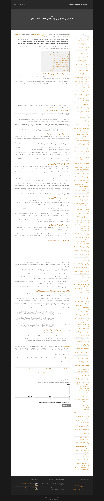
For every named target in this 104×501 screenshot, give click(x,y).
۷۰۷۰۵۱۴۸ (73, 483)
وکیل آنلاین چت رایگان (42, 373)
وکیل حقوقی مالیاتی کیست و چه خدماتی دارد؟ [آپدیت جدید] (82, 56)
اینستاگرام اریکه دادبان (76, 486)
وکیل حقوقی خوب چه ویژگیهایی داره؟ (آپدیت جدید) (82, 234)
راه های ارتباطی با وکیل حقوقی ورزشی (59, 70)
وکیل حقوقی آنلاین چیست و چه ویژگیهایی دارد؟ (82, 302)
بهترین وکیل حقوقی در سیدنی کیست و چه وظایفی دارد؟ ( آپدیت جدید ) (82, 190)
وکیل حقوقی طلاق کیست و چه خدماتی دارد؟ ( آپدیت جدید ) (82, 208)
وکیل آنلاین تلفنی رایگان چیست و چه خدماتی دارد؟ (82, 434)
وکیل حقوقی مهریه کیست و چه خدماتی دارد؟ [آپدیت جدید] (82, 48)
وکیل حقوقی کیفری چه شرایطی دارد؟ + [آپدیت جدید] (82, 108)
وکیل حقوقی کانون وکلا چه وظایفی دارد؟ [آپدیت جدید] (81, 86)
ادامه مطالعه (67, 359)
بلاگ (81, 4)
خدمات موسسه (51, 497)
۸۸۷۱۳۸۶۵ (84, 483)
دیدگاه (68, 384)
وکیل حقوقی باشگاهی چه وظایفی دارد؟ (59, 55)
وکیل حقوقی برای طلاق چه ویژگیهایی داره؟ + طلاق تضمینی (82, 340)
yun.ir (67, 365)
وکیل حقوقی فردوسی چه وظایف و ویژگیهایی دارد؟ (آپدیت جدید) (82, 143)
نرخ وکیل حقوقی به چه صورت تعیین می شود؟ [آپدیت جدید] (81, 69)
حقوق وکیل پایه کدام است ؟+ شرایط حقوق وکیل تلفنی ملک (81, 285)
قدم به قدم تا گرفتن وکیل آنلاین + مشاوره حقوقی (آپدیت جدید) (81, 379)
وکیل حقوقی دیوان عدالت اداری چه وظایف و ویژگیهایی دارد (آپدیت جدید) (81, 153)
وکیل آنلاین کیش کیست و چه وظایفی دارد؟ (82, 408)
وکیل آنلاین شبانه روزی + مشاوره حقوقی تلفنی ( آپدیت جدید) (82, 383)
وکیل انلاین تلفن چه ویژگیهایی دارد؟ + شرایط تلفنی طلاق (82, 323)
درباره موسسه (71, 4)
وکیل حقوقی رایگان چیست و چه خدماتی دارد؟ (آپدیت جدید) (82, 361)
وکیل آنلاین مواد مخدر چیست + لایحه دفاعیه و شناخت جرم (82, 468)
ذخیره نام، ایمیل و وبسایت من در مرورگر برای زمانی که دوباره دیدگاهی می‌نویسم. (53, 402)
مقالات (52, 16)
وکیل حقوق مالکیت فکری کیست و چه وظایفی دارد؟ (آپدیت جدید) (82, 172)
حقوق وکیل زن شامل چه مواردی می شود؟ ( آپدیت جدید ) (81, 204)
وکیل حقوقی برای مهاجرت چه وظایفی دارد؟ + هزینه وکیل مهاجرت (81, 336)
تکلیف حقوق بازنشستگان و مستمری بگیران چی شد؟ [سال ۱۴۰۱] (81, 129)
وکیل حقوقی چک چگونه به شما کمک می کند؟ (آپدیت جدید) (82, 238)
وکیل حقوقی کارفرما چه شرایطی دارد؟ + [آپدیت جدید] (82, 112)
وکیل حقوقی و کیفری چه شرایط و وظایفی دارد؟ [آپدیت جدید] (82, 82)
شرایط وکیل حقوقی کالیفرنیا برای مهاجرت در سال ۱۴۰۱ (82, 99)
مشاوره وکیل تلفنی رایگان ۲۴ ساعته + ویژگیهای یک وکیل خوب (81, 396)
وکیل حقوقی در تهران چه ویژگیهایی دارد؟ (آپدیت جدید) (81, 225)
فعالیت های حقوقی (51, 76)
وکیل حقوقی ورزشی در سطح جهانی (60, 59)
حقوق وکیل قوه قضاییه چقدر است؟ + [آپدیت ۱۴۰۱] (81, 103)
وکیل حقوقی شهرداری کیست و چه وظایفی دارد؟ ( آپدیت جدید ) (82, 185)
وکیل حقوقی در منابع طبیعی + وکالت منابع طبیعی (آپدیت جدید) (82, 158)
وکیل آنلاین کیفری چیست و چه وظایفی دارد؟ (82, 447)
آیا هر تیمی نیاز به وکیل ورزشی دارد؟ (59, 57)
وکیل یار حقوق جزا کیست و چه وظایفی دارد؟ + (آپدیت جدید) (82, 242)
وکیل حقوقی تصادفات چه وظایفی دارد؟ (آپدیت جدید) (82, 251)
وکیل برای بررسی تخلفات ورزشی (60, 66)
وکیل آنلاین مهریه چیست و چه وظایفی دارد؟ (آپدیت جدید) (82, 370)
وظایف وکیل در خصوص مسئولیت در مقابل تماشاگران (55, 68)
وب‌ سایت (30, 396)
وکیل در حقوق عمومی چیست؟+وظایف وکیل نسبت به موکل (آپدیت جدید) (82, 134)
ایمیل (50, 396)
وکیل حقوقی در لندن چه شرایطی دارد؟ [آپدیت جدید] (82, 95)
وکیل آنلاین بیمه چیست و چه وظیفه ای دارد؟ (82, 451)
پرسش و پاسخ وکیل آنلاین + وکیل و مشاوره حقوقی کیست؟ (81, 400)
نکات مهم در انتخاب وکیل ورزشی (60, 60)
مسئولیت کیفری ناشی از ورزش (61, 64)
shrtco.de (66, 368)
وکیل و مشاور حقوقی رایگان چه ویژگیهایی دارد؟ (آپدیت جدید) (82, 221)
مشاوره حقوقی (84, 486)
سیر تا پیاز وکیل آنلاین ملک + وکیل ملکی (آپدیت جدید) (81, 374)
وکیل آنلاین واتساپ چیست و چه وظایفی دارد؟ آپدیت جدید (82, 319)
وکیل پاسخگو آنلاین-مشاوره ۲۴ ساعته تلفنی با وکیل (82, 421)
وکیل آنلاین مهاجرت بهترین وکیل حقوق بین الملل (82, 455)
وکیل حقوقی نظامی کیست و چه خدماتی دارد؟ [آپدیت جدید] (82, 44)
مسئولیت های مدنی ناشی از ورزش (60, 62)
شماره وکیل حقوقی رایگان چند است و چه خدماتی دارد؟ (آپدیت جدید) (81, 217)
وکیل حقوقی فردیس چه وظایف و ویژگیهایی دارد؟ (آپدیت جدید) (82, 139)
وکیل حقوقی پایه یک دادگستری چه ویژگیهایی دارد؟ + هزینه (81, 327)
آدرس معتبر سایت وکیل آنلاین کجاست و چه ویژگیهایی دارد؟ (82, 315)
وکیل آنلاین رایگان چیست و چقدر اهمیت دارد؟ (82, 442)
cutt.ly (30, 365)
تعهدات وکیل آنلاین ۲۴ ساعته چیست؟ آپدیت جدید (83, 349)
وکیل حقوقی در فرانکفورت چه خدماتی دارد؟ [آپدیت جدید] (83, 91)
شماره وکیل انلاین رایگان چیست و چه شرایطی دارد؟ (82, 404)
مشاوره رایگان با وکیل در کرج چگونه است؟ (81, 430)
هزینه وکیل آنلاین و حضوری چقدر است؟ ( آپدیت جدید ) (82, 366)
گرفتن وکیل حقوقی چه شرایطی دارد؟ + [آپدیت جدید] (82, 116)
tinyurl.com (47, 368)
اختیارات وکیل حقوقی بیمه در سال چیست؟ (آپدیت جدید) (82, 353)
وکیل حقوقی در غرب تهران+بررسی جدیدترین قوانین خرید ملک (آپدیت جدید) (81, 163)
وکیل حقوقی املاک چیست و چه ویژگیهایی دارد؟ (82, 298)
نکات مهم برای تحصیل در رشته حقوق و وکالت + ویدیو (82, 74)
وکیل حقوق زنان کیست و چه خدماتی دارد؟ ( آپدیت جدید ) (83, 212)
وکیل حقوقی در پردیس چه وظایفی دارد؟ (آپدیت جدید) (81, 263)
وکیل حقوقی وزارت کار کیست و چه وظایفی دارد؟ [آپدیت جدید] (81, 78)
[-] (90, 4)
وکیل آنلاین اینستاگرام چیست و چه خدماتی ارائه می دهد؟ (81, 438)
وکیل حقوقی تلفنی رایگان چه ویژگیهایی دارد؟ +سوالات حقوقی (82, 332)
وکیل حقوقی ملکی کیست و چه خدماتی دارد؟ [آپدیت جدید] (82, 52)
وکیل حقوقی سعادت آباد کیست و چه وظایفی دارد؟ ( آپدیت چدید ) (82, 195)
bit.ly (49, 365)
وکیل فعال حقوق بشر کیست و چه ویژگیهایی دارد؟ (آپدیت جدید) (82, 177)
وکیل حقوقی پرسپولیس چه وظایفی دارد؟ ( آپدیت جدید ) (81, 272)
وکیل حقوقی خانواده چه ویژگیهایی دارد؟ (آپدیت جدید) (81, 229)
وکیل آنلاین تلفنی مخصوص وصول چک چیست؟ (81, 413)
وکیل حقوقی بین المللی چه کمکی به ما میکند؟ (81, 293)
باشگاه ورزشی (65, 76)
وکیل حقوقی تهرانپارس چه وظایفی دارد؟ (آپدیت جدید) (82, 255)
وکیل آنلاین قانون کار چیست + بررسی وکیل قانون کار (82, 464)
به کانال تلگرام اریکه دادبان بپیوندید (78, 489)
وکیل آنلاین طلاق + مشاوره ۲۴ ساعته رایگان (82, 391)
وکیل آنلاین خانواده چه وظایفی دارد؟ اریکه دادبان (82, 344)
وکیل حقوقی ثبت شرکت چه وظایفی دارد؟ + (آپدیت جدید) (81, 246)
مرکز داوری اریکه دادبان (44, 497)
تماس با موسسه (77, 4)
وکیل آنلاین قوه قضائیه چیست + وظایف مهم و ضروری (82, 459)
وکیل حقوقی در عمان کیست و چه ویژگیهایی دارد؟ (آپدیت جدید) (82, 168)
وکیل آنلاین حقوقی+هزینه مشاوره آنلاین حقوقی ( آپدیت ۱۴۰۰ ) (82, 387)
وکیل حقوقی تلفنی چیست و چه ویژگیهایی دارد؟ (82, 306)
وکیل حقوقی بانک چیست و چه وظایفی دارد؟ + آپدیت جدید (82, 280)
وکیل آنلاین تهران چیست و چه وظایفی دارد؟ (82, 417)
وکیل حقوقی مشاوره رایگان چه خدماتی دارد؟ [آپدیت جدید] (82, 65)
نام (69, 396)
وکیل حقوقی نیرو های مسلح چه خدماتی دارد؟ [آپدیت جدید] (82, 61)
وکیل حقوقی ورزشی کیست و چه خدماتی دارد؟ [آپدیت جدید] (82, 39)
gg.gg (30, 368)
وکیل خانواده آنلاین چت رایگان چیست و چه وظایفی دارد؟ (82, 425)
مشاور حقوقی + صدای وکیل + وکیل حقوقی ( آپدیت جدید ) (81, 181)
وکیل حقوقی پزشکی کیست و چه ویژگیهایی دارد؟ (82, 276)
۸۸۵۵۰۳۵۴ (79, 483)
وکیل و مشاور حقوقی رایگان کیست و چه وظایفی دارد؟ (81, 310)
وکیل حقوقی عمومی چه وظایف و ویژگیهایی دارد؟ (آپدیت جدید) (82, 148)
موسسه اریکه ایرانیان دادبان (59, 497)
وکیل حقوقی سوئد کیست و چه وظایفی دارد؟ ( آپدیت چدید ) (82, 200)
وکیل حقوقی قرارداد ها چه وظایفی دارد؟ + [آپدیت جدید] (82, 125)
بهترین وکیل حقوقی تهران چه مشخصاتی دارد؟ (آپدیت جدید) (82, 357)
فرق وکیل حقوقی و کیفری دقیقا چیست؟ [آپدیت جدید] (82, 120)
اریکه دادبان (85, 4)
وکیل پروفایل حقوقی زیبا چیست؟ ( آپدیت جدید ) (81, 268)
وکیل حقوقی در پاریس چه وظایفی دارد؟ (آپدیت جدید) (82, 259)
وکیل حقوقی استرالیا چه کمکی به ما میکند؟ (81, 289)
